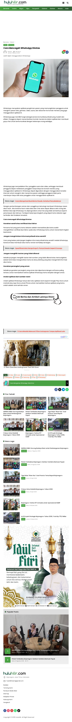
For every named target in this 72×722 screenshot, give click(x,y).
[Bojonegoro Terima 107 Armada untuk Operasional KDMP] (36, 424)
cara (18, 375)
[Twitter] (59, 389)
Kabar (5, 45)
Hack (43, 375)
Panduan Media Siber (10, 691)
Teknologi (11, 45)
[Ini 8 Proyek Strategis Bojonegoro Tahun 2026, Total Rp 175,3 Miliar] (58, 424)
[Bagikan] (67, 52)
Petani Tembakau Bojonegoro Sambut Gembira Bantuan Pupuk (36, 413)
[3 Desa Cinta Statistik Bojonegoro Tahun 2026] (13, 424)
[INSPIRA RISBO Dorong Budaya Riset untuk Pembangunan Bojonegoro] (13, 403)
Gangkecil (6, 702)
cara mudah (28, 375)
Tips (34, 377)
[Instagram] (8, 710)
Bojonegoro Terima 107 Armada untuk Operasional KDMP (35, 435)
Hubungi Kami (7, 699)
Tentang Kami (8, 688)
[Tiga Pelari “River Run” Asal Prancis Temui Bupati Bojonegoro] (58, 403)
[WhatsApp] (67, 389)
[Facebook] (56, 389)
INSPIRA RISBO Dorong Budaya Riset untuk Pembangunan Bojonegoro (13, 413)
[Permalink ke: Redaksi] (5, 52)
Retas (18, 377)
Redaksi (10, 51)
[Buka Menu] (63, 3)
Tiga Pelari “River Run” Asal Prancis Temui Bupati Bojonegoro (57, 413)
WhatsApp (42, 377)
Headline (7, 407)
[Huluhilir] (15, 3)
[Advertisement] (37, 26)
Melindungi (51, 375)
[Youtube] (11, 710)
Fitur (36, 375)
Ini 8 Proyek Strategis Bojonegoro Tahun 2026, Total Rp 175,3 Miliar (56, 435)
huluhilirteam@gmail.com (15, 681)
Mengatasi (9, 377)
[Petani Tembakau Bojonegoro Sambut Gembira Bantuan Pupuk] (36, 403)
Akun (12, 375)
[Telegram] (63, 389)
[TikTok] (18, 710)
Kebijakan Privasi (8, 697)
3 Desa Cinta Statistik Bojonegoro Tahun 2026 (11, 434)
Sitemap (6, 694)
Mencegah (62, 375)
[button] (67, 3)
